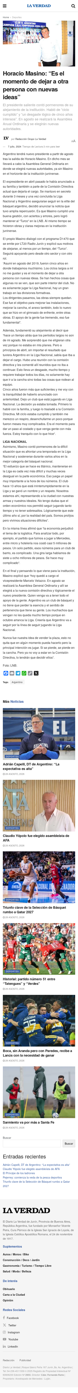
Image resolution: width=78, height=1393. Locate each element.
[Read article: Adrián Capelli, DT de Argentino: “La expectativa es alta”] (39, 734)
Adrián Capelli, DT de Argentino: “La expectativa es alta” (31, 766)
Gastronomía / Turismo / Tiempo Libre (27, 1265)
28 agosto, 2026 (14, 773)
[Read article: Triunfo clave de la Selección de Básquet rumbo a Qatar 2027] (39, 877)
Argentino (17, 682)
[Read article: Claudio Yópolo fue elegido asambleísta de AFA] (39, 805)
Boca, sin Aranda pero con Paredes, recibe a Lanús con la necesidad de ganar (37, 1053)
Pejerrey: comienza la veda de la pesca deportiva (32, 1177)
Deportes (17, 17)
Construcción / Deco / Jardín (21, 1260)
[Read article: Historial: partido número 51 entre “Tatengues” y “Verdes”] (39, 949)
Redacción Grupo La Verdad (30, 138)
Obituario (9, 1289)
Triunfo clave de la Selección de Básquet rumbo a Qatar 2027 (34, 909)
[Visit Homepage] (39, 5)
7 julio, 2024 (14, 146)
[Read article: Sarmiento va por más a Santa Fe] (39, 1092)
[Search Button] (73, 5)
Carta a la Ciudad (14, 1294)
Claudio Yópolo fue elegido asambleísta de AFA (36, 838)
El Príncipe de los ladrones (19, 1173)
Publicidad (25, 1360)
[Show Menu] (4, 5)
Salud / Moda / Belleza (17, 1271)
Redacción (8, 1360)
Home (6, 17)
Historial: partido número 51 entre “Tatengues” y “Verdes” (29, 981)
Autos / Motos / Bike (16, 1254)
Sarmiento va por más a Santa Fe (28, 1122)
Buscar (7, 1138)
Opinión (8, 1300)
